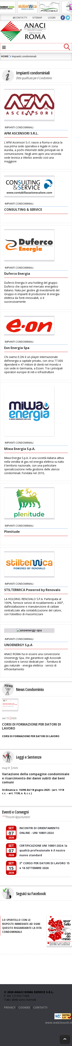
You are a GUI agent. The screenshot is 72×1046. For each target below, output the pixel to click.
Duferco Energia (17, 273)
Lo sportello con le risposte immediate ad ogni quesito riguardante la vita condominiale (22, 926)
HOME (5, 56)
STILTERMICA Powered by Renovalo (32, 590)
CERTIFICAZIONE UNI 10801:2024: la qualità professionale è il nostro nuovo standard (43, 850)
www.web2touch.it (58, 1022)
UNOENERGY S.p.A (18, 645)
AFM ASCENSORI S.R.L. (21, 133)
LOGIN (51, 17)
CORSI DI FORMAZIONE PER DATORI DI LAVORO (31, 726)
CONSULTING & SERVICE (23, 209)
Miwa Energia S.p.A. (19, 449)
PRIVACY (9, 1007)
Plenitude (12, 531)
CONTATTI (40, 1007)
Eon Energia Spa (16, 348)
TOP (65, 1039)
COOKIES (24, 1007)
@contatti (20, 17)
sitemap (37, 17)
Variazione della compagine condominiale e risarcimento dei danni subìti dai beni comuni (35, 778)
